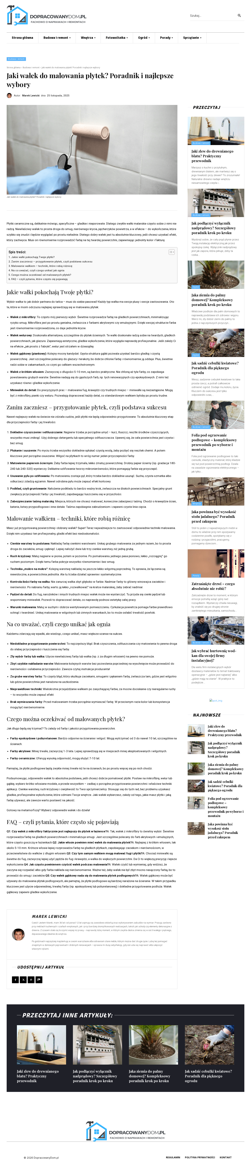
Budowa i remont (16, 59)
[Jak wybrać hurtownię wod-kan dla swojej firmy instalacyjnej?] (216, 630)
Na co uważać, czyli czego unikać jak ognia (37, 270)
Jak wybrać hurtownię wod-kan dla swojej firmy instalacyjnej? (214, 655)
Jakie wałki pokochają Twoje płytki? (33, 257)
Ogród (196, 287)
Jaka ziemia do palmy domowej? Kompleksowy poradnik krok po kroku (212, 300)
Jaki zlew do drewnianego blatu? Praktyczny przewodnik (212, 156)
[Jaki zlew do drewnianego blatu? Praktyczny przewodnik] (216, 131)
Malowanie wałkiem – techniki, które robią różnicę (41, 266)
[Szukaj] (239, 15)
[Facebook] (15, 979)
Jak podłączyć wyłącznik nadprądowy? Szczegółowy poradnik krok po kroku (214, 228)
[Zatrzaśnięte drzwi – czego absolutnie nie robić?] (216, 563)
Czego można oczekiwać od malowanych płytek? (41, 274)
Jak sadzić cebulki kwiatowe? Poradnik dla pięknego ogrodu (215, 368)
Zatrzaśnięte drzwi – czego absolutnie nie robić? (213, 586)
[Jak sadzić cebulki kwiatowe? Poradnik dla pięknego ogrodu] (216, 343)
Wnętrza (197, 504)
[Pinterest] (31, 979)
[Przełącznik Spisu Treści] (170, 252)
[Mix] (39, 979)
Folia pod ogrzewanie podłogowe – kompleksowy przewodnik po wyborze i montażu (214, 442)
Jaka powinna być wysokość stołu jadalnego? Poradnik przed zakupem (214, 516)
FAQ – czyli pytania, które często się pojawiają (39, 279)
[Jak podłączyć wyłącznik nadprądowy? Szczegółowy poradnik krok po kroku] (216, 203)
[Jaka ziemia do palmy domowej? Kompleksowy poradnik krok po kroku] (216, 275)
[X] (23, 979)
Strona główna (13, 67)
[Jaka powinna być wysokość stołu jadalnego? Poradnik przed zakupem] (216, 491)
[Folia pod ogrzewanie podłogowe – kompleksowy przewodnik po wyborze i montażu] (216, 415)
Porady (196, 576)
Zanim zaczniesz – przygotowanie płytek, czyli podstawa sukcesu (51, 261)
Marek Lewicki (31, 95)
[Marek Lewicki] (10, 95)
